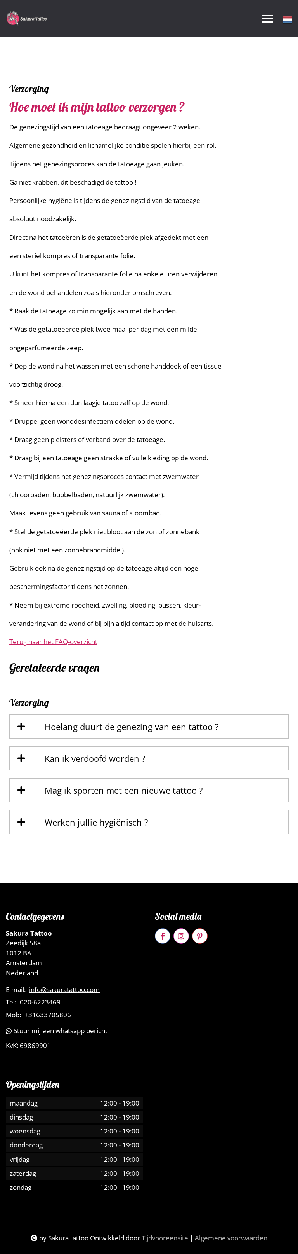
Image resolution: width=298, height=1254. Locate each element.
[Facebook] (162, 936)
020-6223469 (40, 1002)
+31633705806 (47, 1015)
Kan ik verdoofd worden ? (95, 758)
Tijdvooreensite (165, 1237)
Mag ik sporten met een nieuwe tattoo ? (124, 790)
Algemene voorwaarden (231, 1237)
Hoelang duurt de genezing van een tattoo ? (132, 726)
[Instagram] (181, 936)
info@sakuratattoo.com (64, 990)
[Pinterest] (200, 936)
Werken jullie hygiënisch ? (96, 822)
